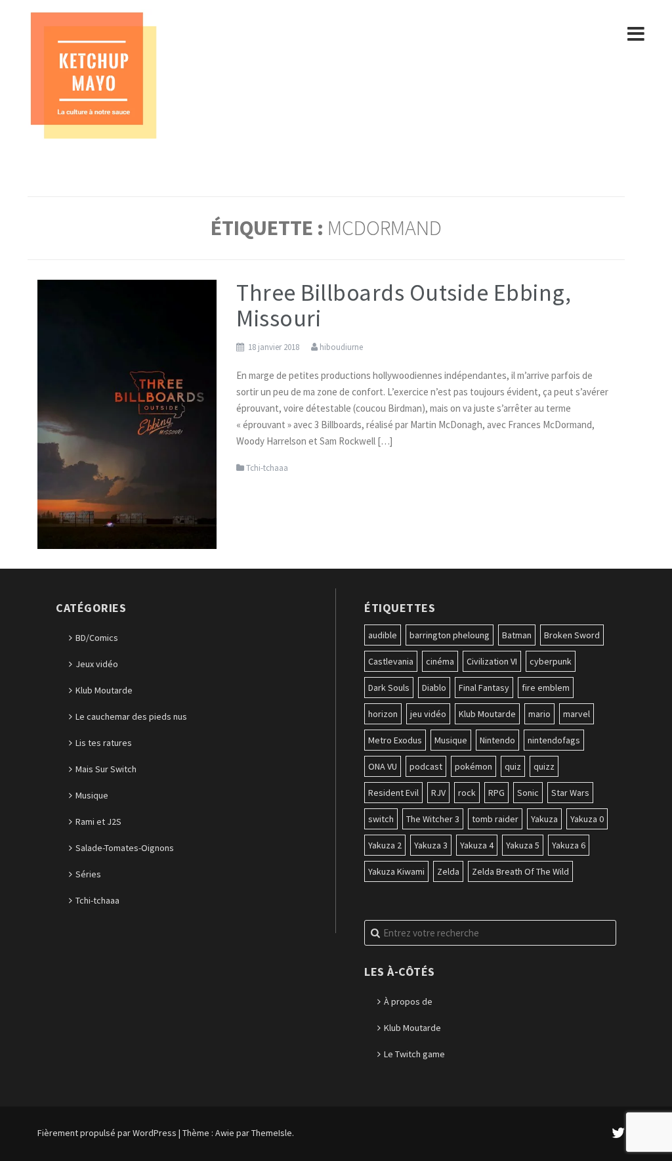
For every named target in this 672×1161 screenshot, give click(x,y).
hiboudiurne (341, 347)
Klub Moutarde (104, 690)
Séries (88, 874)
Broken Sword (572, 635)
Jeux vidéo (96, 664)
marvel (576, 714)
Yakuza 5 (522, 845)
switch (381, 819)
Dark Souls (389, 687)
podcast (426, 766)
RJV (438, 793)
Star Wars (570, 793)
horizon (383, 714)
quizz (544, 766)
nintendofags (554, 740)
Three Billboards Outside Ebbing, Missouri (403, 306)
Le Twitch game (414, 1054)
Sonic (528, 793)
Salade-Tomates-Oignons (124, 848)
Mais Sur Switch (105, 769)
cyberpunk (551, 661)
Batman (517, 635)
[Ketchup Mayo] (93, 74)
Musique (91, 795)
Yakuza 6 (568, 845)
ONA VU (382, 766)
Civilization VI (492, 661)
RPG (496, 793)
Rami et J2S (98, 821)
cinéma (440, 661)
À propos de (408, 1001)
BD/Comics (96, 638)
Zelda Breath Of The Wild (520, 871)
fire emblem (546, 687)
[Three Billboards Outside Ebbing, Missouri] (127, 413)
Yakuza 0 (587, 819)
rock (467, 793)
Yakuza (544, 819)
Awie (224, 1133)
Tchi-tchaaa (267, 467)
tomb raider (495, 819)
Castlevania (390, 661)
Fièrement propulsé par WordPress (107, 1133)
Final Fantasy (484, 687)
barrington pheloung (450, 635)
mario (539, 714)
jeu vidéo (428, 714)
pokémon (473, 766)
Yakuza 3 (431, 845)
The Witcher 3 (432, 819)
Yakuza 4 (477, 845)
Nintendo (497, 740)
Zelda (448, 871)
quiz (513, 766)
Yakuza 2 (385, 845)
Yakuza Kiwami (396, 871)
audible (382, 635)
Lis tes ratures (103, 743)
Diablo (434, 687)
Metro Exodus (395, 740)
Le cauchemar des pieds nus (131, 716)
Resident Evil (393, 793)
